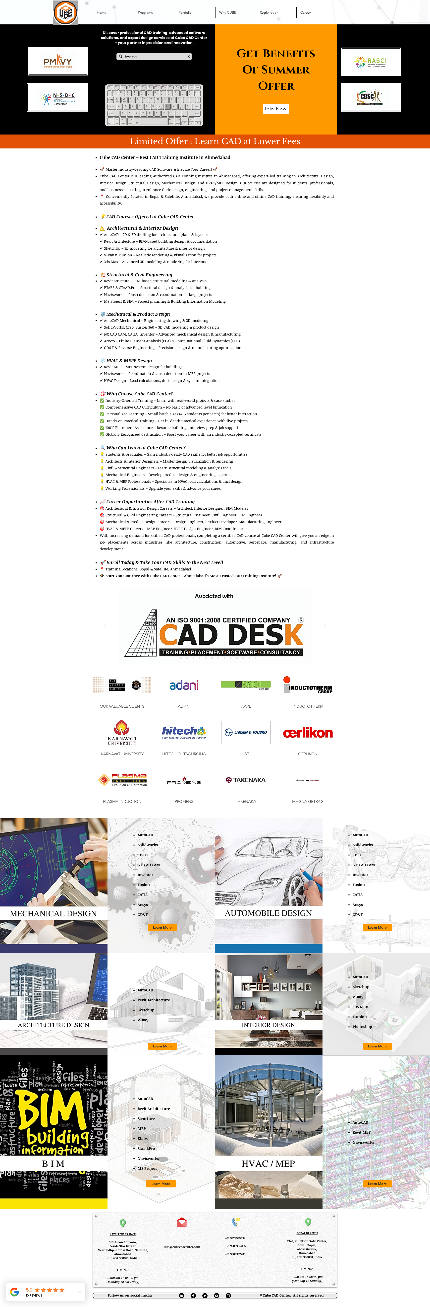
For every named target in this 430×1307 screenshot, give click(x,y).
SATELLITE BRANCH (123, 1234)
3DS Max (360, 1006)
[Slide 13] (249, 658)
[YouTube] (216, 1295)
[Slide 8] (218, 658)
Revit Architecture (154, 999)
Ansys (143, 904)
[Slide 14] (255, 658)
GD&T (143, 914)
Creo (142, 854)
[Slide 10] (230, 658)
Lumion (360, 1016)
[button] (122, 691)
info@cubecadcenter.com (182, 1247)
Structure (146, 1118)
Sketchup (146, 1009)
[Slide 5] (199, 658)
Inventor (145, 874)
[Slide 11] (237, 658)
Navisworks (148, 1158)
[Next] (325, 625)
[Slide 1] (174, 658)
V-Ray (143, 1019)
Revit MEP (362, 1132)
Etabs (143, 1138)
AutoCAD (145, 834)
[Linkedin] (181, 1295)
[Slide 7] (212, 658)
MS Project (147, 1168)
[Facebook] (193, 1295)
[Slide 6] (206, 658)
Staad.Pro (146, 1148)
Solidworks (148, 844)
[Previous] (105, 625)
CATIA (143, 894)
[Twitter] (205, 1295)
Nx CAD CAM (149, 864)
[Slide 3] (187, 658)
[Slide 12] (243, 658)
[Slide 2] (181, 658)
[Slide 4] (193, 658)
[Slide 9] (224, 658)
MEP (142, 1128)
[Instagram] (228, 1295)
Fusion (144, 884)
